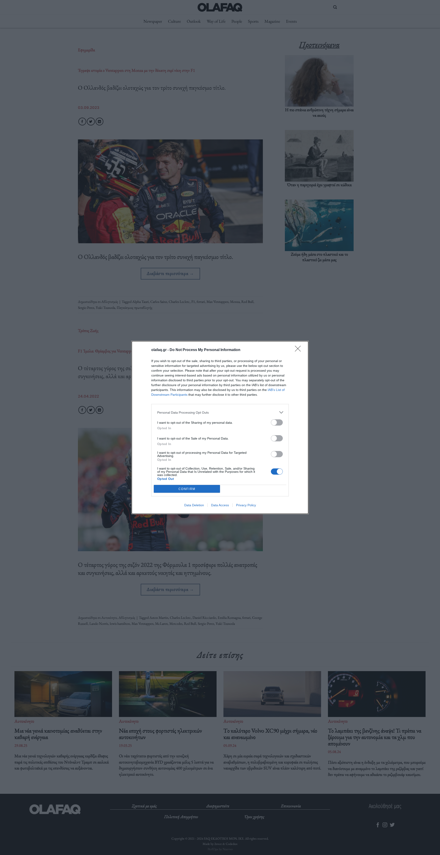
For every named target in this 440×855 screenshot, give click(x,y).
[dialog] (220, 427)
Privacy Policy (246, 505)
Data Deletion (194, 505)
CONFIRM (187, 489)
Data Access (220, 505)
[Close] (299, 350)
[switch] (277, 422)
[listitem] (220, 412)
